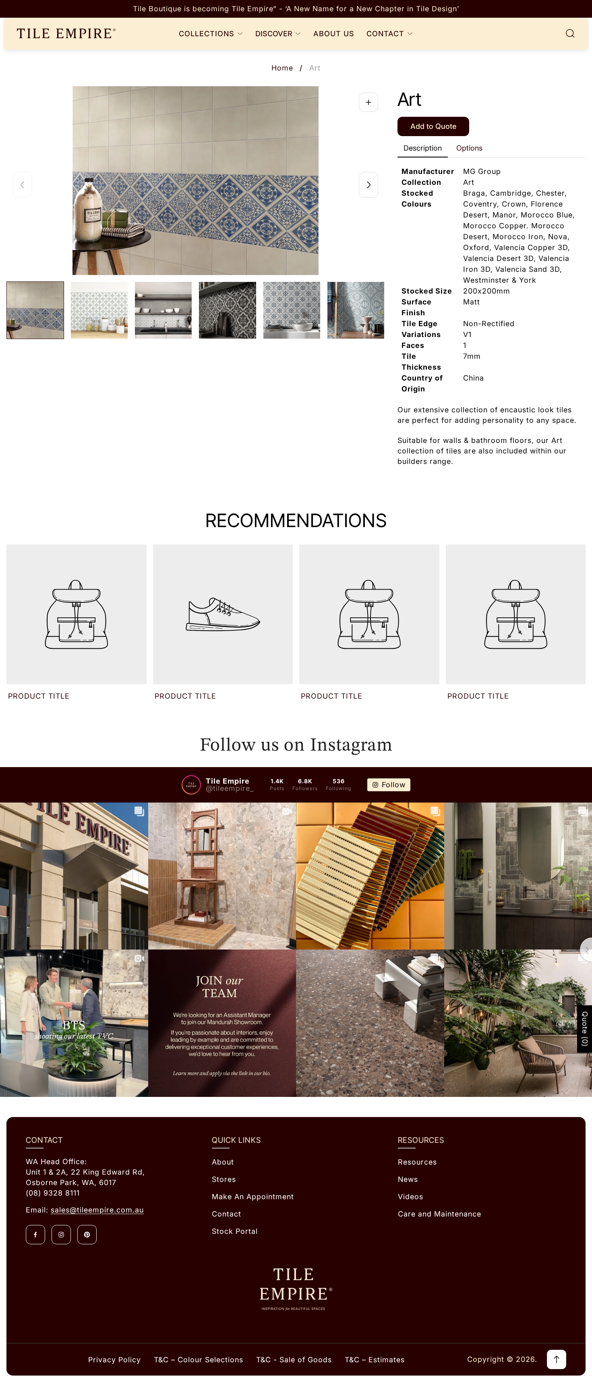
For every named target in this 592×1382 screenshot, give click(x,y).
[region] (296, 9)
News (408, 1179)
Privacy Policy (114, 1359)
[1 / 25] (35, 310)
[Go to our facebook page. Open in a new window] (35, 1234)
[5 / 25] (292, 310)
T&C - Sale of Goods (294, 1359)
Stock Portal (235, 1231)
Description (423, 148)
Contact (226, 1214)
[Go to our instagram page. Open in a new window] (61, 1234)
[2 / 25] (99, 310)
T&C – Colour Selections (198, 1359)
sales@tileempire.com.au (97, 1210)
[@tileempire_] (191, 785)
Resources (417, 1162)
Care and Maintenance (439, 1214)
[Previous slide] (22, 185)
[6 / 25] (356, 310)
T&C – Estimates (375, 1359)
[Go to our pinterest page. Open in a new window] (87, 1234)
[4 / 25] (227, 310)
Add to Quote (433, 126)
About (223, 1162)
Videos (410, 1196)
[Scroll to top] (556, 1359)
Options (469, 148)
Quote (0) (585, 1029)
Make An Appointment (253, 1196)
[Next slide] (368, 185)
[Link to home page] (296, 1289)
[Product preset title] (76, 614)
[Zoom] (368, 102)
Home (282, 68)
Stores (224, 1179)
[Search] (570, 33)
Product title (39, 696)
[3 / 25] (163, 310)
